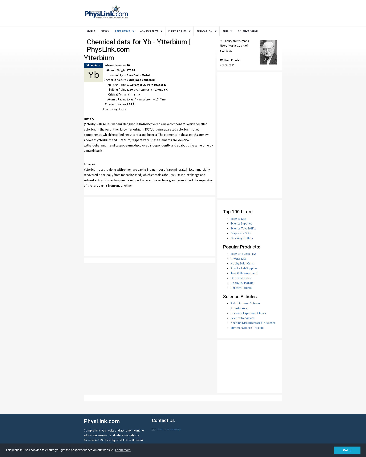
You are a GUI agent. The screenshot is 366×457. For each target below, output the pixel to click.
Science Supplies (241, 223)
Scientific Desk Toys (243, 254)
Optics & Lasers (241, 278)
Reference (122, 31)
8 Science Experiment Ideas (248, 313)
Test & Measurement (244, 273)
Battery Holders (241, 288)
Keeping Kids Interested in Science (253, 323)
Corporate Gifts (241, 233)
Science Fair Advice (242, 318)
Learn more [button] (123, 450)
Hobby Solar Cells (242, 263)
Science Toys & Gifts (243, 228)
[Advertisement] (204, 12)
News (105, 31)
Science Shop (248, 31)
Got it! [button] (347, 450)
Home (91, 31)
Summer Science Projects (247, 328)
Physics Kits (238, 258)
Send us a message (169, 429)
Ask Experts (149, 31)
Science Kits (238, 219)
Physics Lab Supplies (244, 268)
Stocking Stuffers (242, 238)
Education (205, 31)
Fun (225, 31)
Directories (177, 31)
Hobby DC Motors (242, 283)
